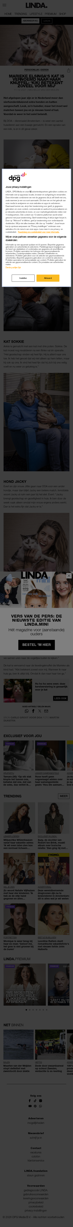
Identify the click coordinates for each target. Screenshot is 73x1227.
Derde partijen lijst (13, 267)
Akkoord (48, 278)
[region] (36, 228)
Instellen (23, 278)
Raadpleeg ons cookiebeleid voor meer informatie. (38, 232)
